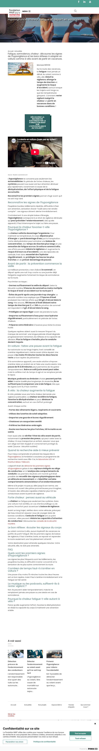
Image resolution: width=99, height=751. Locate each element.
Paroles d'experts (71, 706)
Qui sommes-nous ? (86, 706)
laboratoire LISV (45, 459)
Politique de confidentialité (44, 742)
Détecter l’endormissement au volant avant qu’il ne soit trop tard (34, 667)
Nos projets (42, 705)
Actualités (28, 705)
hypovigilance (15, 456)
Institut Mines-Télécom (19, 462)
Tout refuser (80, 738)
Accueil (13, 705)
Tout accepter (80, 733)
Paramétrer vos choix (14, 742)
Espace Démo (57, 705)
